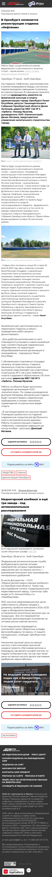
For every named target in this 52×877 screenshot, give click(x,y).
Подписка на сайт (12, 764)
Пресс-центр (38, 754)
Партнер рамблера (25, 864)
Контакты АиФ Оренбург (16, 772)
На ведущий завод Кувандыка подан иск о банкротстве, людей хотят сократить (25, 678)
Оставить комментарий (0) (26, 452)
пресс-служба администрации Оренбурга (24, 161)
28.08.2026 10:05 (8, 490)
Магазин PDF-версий (14, 768)
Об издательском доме (15, 754)
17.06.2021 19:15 (8, 11)
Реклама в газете (35, 776)
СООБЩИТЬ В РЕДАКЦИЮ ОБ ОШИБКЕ (22, 786)
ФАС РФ (33, 551)
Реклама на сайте (12, 776)
